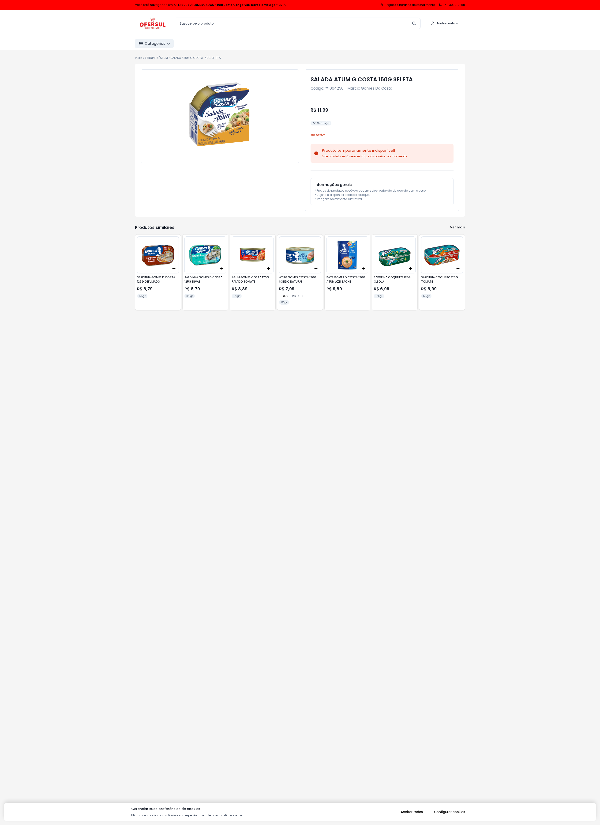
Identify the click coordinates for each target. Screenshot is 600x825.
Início (138, 58)
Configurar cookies (449, 812)
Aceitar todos (412, 812)
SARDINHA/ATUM (156, 58)
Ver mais (457, 227)
